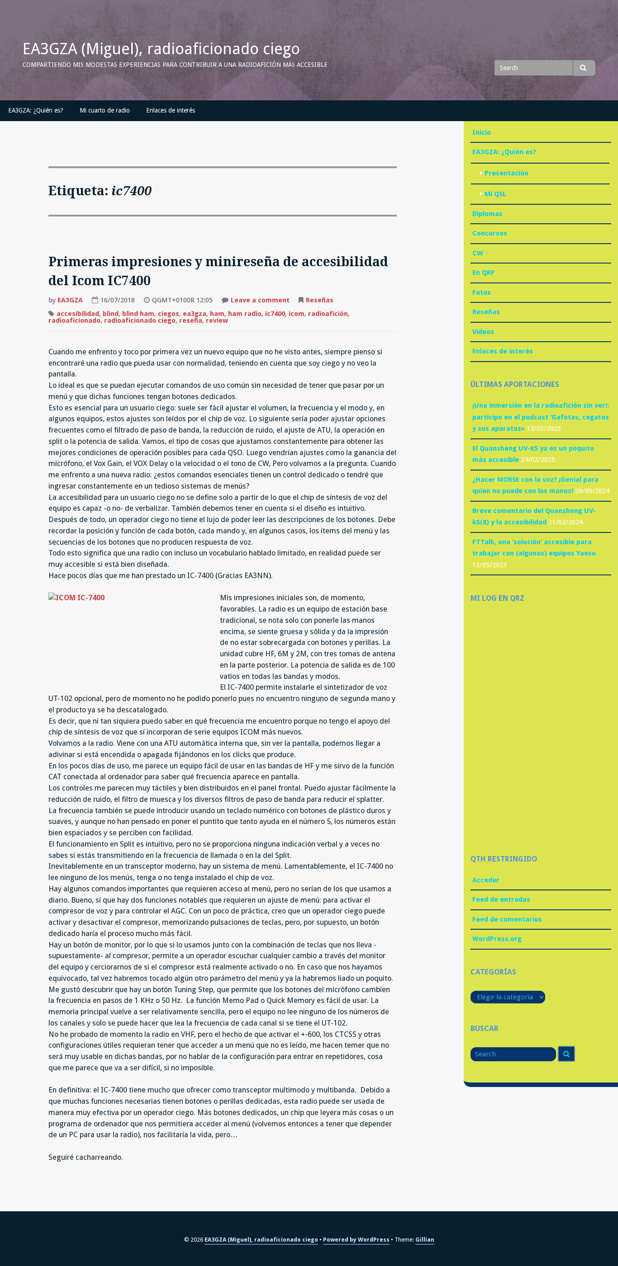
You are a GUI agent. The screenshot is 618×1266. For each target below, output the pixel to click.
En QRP (483, 272)
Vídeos (483, 332)
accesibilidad (78, 314)
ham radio (244, 314)
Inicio (481, 132)
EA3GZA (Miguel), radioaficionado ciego (161, 49)
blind (111, 314)
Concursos (489, 233)
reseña (190, 320)
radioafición (328, 314)
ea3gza (194, 314)
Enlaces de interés (170, 110)
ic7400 (275, 314)
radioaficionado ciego (140, 320)
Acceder (485, 880)
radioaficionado (74, 320)
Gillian (424, 1239)
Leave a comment (260, 301)
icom (296, 314)
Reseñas (319, 300)
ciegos (168, 314)
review (217, 320)
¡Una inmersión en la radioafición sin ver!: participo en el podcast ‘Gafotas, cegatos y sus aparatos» (540, 417)
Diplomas (487, 214)
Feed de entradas (501, 899)
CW (477, 253)
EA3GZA (70, 300)
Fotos (481, 292)
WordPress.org (497, 939)
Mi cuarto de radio (105, 110)
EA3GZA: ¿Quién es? (35, 110)
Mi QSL (495, 194)
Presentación (506, 173)
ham (217, 314)
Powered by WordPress (356, 1239)
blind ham (138, 314)
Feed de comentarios (507, 919)
